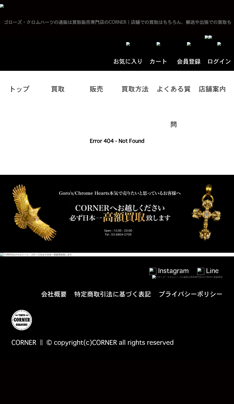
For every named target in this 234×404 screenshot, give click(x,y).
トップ (19, 88)
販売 (96, 88)
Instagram (172, 270)
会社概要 (54, 293)
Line (211, 270)
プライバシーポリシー (191, 293)
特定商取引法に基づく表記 (112, 293)
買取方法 (135, 88)
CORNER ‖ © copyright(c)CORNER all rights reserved (92, 342)
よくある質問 (174, 94)
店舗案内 (212, 88)
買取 (58, 88)
